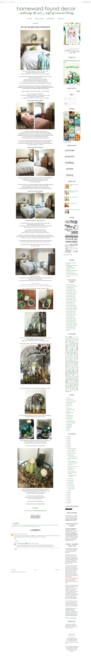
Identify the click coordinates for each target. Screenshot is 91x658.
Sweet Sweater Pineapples (71, 300)
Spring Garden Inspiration (75, 209)
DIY (66, 337)
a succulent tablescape (71, 456)
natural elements (71, 368)
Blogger (71, 651)
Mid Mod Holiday (69, 417)
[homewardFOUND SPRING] (69, 177)
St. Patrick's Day (69, 419)
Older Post (57, 569)
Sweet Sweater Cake (70, 289)
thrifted (76, 381)
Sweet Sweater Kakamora (71, 293)
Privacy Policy (74, 618)
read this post (21, 135)
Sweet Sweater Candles (71, 290)
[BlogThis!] (14, 523)
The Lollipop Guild (73, 203)
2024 (68, 440)
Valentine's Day (69, 425)
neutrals (69, 370)
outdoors (73, 371)
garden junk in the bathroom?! (71, 469)
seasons (61, 19)
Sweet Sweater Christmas (71, 292)
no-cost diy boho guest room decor (71, 476)
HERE (73, 529)
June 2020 (70, 480)
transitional (28, 526)
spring (66, 378)
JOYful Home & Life (70, 271)
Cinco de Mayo (69, 405)
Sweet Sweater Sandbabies (71, 308)
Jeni (15, 533)
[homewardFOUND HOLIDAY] (69, 165)
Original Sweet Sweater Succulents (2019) (35, 503)
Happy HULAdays (69, 412)
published (50, 19)
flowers (71, 353)
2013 (68, 501)
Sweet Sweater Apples (70, 284)
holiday (67, 428)
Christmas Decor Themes (71, 400)
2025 (68, 438)
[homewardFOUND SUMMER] (69, 153)
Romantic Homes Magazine (71, 273)
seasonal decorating (68, 377)
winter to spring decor (70, 390)
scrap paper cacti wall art (72, 466)
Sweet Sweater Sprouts (71, 321)
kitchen (69, 363)
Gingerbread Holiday (70, 409)
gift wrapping (68, 427)
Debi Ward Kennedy (21, 543)
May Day (68, 414)
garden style (73, 356)
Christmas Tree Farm (70, 402)
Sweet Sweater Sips (70, 315)
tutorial (71, 385)
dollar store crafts (71, 348)
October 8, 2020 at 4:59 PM (32, 543)
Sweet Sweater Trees (70, 327)
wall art (37, 526)
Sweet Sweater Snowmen (71, 318)
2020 (68, 446)
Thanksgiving (69, 424)
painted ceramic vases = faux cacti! (72, 464)
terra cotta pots (70, 381)
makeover (76, 365)
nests (77, 368)
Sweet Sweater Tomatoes (71, 326)
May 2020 (70, 481)
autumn (74, 340)
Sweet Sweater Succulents (71, 323)
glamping (67, 357)
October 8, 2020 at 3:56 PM (21, 533)
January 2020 (70, 488)
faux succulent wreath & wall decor (72, 473)
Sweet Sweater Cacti (70, 287)
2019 (68, 490)
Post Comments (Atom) (20, 571)
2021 (68, 445)
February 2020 (71, 487)
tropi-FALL (72, 383)
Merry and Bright (69, 415)
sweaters (68, 330)
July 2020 (70, 478)
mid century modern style (72, 366)
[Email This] (13, 523)
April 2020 (70, 483)
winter (73, 389)
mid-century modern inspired (71, 367)
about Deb (39, 19)
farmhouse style (69, 352)
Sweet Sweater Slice (70, 317)
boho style (73, 343)
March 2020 (70, 485)
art (73, 339)
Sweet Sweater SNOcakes (71, 306)
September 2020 (71, 453)
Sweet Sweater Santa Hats (71, 309)
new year (68, 430)
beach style (68, 342)
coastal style (68, 344)
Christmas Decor (69, 399)
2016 (68, 495)
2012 (68, 502)
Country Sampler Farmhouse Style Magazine (72, 266)
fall (74, 349)
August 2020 (70, 455)
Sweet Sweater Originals (71, 297)
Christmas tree (69, 403)
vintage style (75, 386)
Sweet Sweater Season (71, 312)
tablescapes (75, 380)
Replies (16, 541)
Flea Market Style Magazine (71, 270)
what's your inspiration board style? (74, 191)
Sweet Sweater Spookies (71, 320)
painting (67, 372)
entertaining (68, 349)
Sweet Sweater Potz (70, 303)
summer (23, 526)
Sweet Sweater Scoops (70, 311)
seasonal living (75, 377)
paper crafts (75, 372)
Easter (67, 406)
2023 (68, 441)
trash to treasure (33, 526)
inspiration (67, 361)
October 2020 (70, 451)
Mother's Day (69, 418)
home (29, 19)
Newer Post (13, 569)
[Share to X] (15, 523)
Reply (15, 538)
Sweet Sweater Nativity (70, 295)
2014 (68, 499)
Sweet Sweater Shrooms (71, 314)
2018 (68, 492)
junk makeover (74, 362)
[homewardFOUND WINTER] (69, 171)
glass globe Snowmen (74, 357)
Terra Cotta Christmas (70, 422)
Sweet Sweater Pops (70, 302)
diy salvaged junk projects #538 (39, 510)
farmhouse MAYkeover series (72, 274)
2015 (68, 497)
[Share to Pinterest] (18, 523)
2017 (68, 494)
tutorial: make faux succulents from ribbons (72, 462)
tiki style (69, 382)
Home (35, 569)
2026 (68, 436)
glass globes (69, 358)
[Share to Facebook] (17, 523)
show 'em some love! (74, 197)
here (72, 627)
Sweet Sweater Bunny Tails (71, 286)
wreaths (67, 391)
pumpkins (70, 373)
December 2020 (71, 448)
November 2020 (71, 450)
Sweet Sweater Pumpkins (71, 305)
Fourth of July (69, 408)
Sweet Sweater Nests (70, 296)
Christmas (68, 397)
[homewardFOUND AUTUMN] (69, 159)
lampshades (75, 363)
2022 (68, 443)
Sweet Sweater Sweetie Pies (72, 324)
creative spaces (71, 347)
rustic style (20, 526)
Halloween (68, 411)
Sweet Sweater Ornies (70, 299)
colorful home (75, 346)
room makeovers (14, 526)
